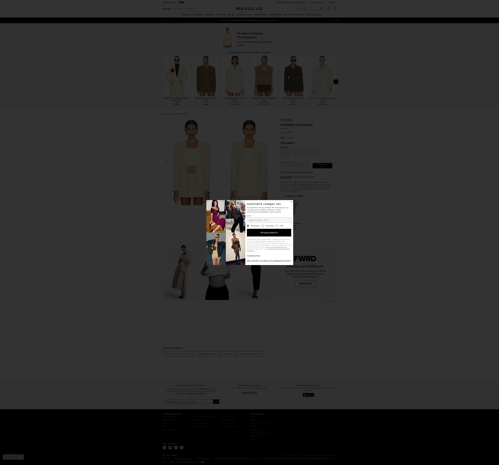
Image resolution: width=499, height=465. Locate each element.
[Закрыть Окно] (291, 202)
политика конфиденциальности (276, 247)
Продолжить (269, 233)
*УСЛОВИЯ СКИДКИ (253, 255)
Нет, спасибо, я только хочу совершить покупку (269, 260)
